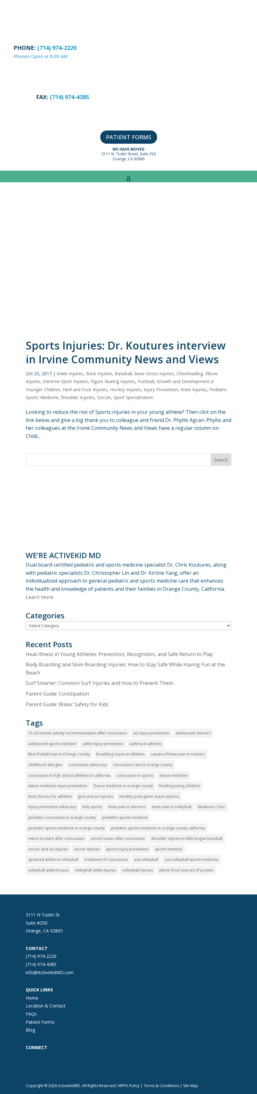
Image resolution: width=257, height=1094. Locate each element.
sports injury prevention (127, 849)
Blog (30, 1030)
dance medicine (174, 775)
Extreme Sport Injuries (65, 381)
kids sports (92, 806)
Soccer (104, 397)
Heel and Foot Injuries (85, 389)
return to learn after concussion (56, 838)
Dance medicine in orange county (123, 785)
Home (32, 998)
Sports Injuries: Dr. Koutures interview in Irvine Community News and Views (126, 352)
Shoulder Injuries (78, 397)
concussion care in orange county (142, 764)
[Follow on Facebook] (31, 1065)
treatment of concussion (106, 859)
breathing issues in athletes (120, 754)
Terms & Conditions (161, 1085)
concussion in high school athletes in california (69, 775)
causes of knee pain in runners (178, 754)
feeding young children (179, 785)
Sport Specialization (133, 397)
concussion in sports (135, 775)
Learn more (39, 597)
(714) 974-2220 (41, 956)
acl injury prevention (151, 733)
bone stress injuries (154, 373)
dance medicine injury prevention (57, 785)
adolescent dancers (193, 733)
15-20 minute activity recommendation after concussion (77, 733)
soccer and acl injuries (48, 849)
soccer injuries (87, 849)
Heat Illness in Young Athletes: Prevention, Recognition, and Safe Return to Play (119, 654)
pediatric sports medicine (125, 817)
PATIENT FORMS (128, 137)
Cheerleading (189, 373)
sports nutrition (168, 849)
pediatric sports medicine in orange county (66, 828)
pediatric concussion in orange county (62, 817)
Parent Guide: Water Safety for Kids (67, 704)
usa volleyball (146, 859)
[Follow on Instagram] (43, 1065)
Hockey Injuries (125, 389)
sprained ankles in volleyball (53, 859)
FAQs (31, 1014)
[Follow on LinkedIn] (68, 1065)
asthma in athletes (145, 743)
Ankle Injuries (70, 373)
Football (146, 381)
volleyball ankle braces (48, 870)
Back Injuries (99, 373)
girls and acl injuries (95, 796)
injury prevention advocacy (52, 806)
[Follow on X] (56, 1065)
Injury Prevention (161, 389)
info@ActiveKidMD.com (50, 972)
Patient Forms (40, 1022)
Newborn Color (211, 806)
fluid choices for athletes (50, 796)
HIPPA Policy (128, 1085)
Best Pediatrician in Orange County (59, 754)
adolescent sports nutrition (52, 743)
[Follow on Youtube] (81, 1065)
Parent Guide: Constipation (57, 693)
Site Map (190, 1085)
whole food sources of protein (186, 870)
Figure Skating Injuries (113, 381)
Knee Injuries (194, 389)
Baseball (123, 373)
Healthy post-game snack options (149, 796)
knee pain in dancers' (127, 806)
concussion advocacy (88, 764)
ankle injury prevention (103, 743)
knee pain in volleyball (171, 806)
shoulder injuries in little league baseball (187, 838)
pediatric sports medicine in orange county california (158, 828)
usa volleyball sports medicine (191, 859)
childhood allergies (45, 764)
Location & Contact (46, 1006)
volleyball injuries (137, 870)
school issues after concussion (118, 838)
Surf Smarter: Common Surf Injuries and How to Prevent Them (99, 683)
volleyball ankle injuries (95, 870)
